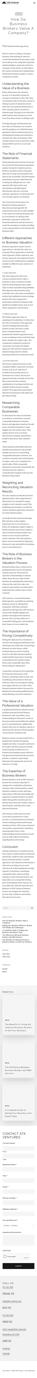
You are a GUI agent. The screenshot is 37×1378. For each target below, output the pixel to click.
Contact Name (9, 1143)
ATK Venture (6, 1371)
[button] (34, 3)
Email (6, 1187)
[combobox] (18, 1226)
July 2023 (5, 954)
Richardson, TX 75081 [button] (11, 1334)
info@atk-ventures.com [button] (12, 1301)
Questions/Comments (12, 1232)
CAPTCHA (7, 1251)
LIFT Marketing (30, 1371)
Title (5, 1176)
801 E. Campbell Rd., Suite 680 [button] (14, 1329)
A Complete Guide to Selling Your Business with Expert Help (15, 931)
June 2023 (6, 957)
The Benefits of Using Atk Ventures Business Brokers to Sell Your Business (17, 941)
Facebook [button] (6, 1348)
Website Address (10, 1209)
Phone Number (10, 1198)
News (4, 972)
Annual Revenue (10, 1220)
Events (18, 14)
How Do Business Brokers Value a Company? (15, 922)
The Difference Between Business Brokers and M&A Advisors (15, 936)
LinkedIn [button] (6, 1353)
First (4, 1152)
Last (4, 1159)
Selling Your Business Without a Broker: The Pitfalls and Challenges (17, 927)
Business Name (10, 1165)
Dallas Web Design (17, 1371)
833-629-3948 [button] (8, 1287)
